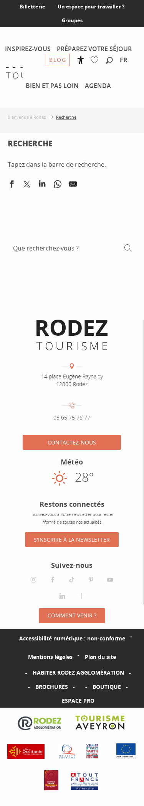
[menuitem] (28, 48)
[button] (109, 60)
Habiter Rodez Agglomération (78, 672)
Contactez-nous (72, 442)
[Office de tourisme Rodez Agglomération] (72, 335)
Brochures (51, 686)
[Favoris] (96, 60)
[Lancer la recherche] (128, 248)
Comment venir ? (72, 615)
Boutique (107, 686)
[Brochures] (23, 687)
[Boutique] (80, 687)
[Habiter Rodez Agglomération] (20, 673)
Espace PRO (78, 700)
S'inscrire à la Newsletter (72, 539)
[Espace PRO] (49, 701)
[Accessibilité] (81, 60)
